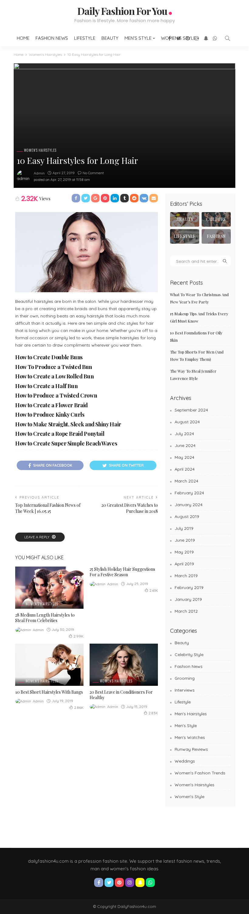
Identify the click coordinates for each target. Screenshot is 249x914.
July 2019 (184, 528)
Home (23, 38)
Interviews (185, 690)
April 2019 (184, 564)
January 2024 (189, 504)
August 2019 (187, 516)
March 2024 (186, 481)
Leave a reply (37, 537)
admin (39, 173)
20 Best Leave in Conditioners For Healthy (121, 694)
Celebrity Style (189, 654)
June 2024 (185, 445)
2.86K (79, 707)
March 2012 (186, 611)
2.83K (153, 713)
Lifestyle (84, 38)
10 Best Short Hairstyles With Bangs (49, 692)
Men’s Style (138, 38)
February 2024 (189, 493)
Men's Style (186, 725)
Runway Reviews (191, 749)
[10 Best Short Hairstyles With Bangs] (49, 665)
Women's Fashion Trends (200, 773)
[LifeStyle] (184, 236)
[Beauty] (184, 219)
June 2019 (185, 540)
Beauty (109, 38)
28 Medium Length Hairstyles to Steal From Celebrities (45, 617)
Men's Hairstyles (191, 713)
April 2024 (185, 469)
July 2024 (184, 433)
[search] (227, 38)
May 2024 (184, 457)
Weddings (185, 761)
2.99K (78, 636)
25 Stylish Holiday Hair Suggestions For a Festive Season (122, 571)
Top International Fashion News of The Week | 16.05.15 (47, 508)
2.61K (153, 590)
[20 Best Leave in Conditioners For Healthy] (124, 665)
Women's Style (189, 796)
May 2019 (184, 552)
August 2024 (187, 422)
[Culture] (216, 219)
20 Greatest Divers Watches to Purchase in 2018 (129, 508)
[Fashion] (216, 236)
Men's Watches (190, 737)
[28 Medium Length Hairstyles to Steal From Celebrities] (49, 588)
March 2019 (186, 575)
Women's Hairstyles (40, 150)
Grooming (185, 678)
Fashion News (52, 38)
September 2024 (191, 410)
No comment (93, 173)
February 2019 (189, 587)
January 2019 (188, 599)
